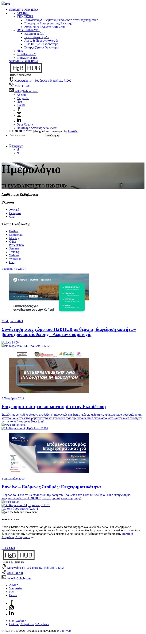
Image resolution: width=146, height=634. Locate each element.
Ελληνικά (15, 213)
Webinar (14, 255)
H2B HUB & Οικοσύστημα (41, 44)
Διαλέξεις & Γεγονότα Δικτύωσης (44, 26)
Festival (13, 231)
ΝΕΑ (20, 50)
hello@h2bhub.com (26, 91)
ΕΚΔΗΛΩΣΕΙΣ (26, 54)
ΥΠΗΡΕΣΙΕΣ (25, 16)
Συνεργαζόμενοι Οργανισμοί (41, 47)
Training (14, 251)
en (18, 152)
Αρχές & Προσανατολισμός (41, 40)
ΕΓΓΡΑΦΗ (8, 548)
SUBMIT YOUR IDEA (23, 9)
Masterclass (16, 234)
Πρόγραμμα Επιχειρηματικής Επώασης (48, 23)
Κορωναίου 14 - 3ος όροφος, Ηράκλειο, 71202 (42, 80)
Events (21, 105)
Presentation (16, 245)
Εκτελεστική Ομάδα (36, 37)
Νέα (19, 101)
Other (12, 241)
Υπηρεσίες (23, 98)
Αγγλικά (14, 209)
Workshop (15, 258)
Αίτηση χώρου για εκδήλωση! (20, 508)
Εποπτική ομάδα (34, 33)
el (18, 149)
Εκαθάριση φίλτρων (14, 268)
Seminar (14, 248)
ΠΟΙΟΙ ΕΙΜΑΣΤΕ (28, 30)
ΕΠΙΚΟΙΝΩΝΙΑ (27, 57)
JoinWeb (73, 131)
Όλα (11, 216)
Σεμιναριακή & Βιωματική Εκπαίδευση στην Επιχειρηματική (61, 20)
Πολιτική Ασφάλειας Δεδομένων (36, 128)
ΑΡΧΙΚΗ (23, 13)
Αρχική (21, 94)
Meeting (14, 238)
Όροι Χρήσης (25, 124)
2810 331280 (22, 86)
